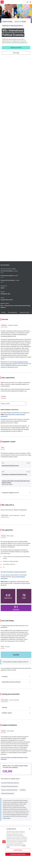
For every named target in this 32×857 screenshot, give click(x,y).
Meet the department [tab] (15, 515)
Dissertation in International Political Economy (14, 474)
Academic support (7, 713)
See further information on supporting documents (13, 572)
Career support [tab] (10, 731)
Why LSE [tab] (23, 515)
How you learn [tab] (4, 700)
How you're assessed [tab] (14, 700)
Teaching (4, 707)
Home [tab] (2, 646)
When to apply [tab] (10, 535)
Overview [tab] (3, 535)
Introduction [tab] (4, 325)
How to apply (16, 52)
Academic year (4, 285)
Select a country (5, 403)
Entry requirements (12, 312)
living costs (11, 641)
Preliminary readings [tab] (13, 325)
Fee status (5, 676)
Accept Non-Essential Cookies (17, 854)
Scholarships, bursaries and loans (11, 682)
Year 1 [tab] (2, 447)
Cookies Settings (18, 850)
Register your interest (16, 47)
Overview (3, 312)
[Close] (29, 829)
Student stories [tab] (4, 515)
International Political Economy (10, 465)
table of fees (6, 625)
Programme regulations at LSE (10, 492)
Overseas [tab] (3, 396)
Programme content (24, 312)
